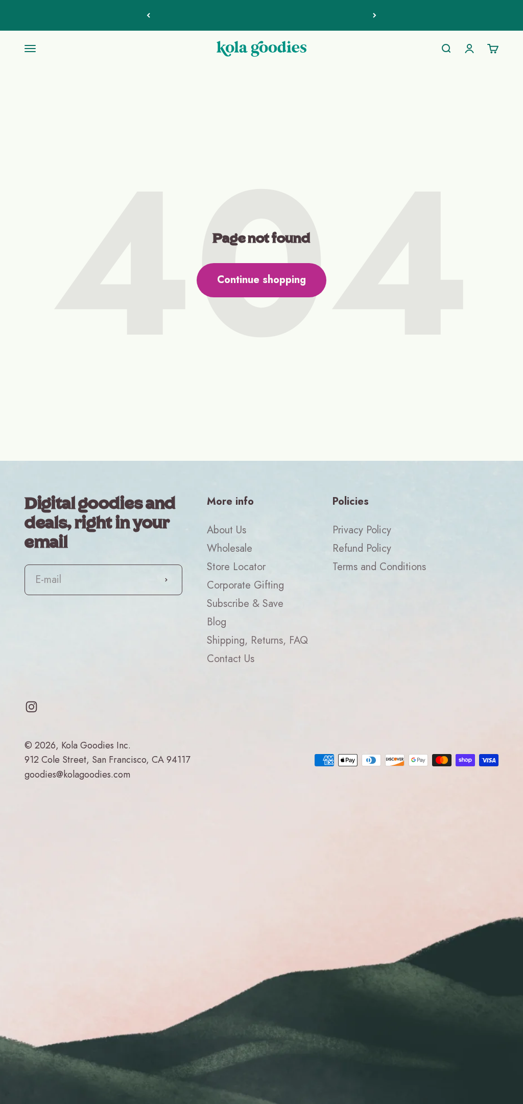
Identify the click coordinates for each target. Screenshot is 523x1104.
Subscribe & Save (245, 603)
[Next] (374, 15)
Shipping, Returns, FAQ (257, 640)
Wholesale (229, 548)
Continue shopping (261, 279)
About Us (226, 530)
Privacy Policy (361, 530)
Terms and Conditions (379, 566)
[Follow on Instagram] (31, 707)
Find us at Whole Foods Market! (261, 15)
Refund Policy (361, 548)
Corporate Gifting (245, 585)
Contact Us (230, 658)
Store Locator (236, 566)
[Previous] (148, 15)
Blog (216, 622)
